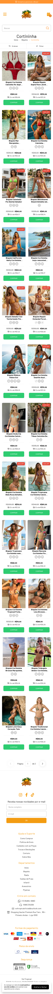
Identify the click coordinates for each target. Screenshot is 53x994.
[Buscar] (47, 28)
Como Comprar (26, 838)
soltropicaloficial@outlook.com (28, 908)
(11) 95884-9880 (28, 901)
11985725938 (28, 905)
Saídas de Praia (26, 879)
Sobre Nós (26, 857)
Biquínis (25, 40)
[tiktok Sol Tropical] (32, 795)
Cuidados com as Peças (26, 846)
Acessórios (26, 886)
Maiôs (26, 875)
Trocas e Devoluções (26, 849)
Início (16, 40)
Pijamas (26, 890)
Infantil (26, 882)
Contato (26, 853)
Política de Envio (26, 842)
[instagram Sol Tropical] (21, 795)
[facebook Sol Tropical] (26, 795)
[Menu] (5, 14)
